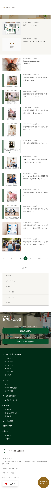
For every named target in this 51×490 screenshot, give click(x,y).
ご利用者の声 (7, 426)
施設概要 (8, 375)
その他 (8, 303)
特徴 (6, 384)
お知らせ (9, 275)
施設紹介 (8, 368)
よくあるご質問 (7, 421)
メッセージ (9, 361)
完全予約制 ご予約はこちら (43, 482)
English (8, 438)
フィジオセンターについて (11, 354)
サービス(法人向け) (9, 396)
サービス (9, 286)
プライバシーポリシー (9, 473)
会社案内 (5, 405)
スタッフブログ (10, 297)
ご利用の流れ (9, 391)
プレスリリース (10, 281)
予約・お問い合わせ (25, 341)
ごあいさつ (9, 365)
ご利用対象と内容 (11, 388)
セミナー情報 (10, 292)
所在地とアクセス (11, 413)
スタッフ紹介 (9, 371)
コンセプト (9, 358)
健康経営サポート (11, 400)
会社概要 (8, 409)
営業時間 (8, 416)
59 (39, 258)
